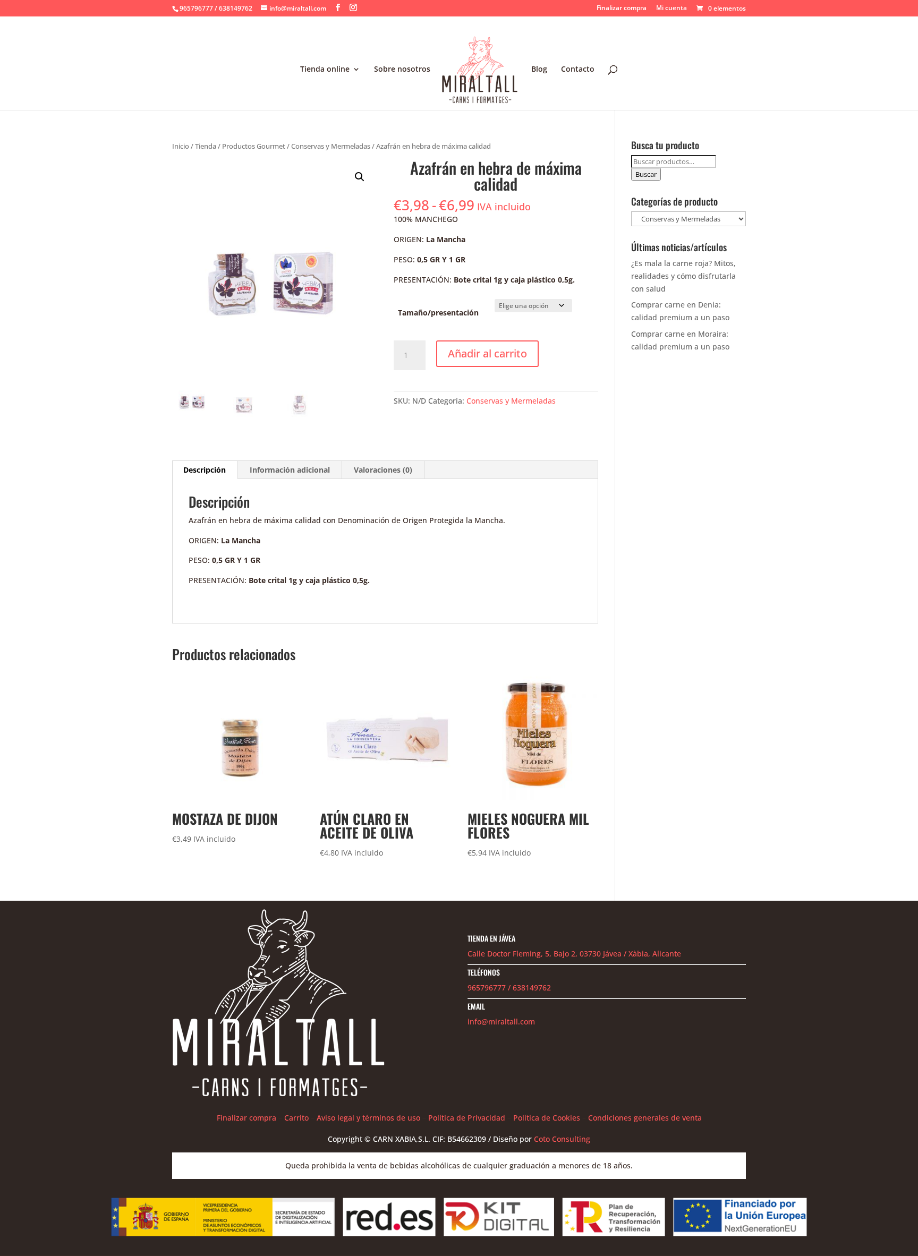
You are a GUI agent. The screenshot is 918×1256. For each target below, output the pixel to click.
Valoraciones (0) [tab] (383, 470)
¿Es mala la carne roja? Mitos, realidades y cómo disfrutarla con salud (683, 276)
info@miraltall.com (501, 1021)
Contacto (577, 69)
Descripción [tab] (204, 470)
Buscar (646, 174)
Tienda (205, 146)
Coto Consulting (562, 1139)
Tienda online (325, 69)
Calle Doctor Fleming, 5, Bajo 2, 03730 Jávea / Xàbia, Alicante (574, 954)
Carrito (296, 1118)
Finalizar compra (622, 8)
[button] (359, 176)
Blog (539, 69)
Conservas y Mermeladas (330, 146)
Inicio (180, 146)
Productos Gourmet (253, 146)
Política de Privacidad (466, 1118)
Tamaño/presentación (438, 312)
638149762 (532, 987)
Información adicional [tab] (290, 470)
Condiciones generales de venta (645, 1118)
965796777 (487, 987)
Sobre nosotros (402, 69)
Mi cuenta (671, 8)
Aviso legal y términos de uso (368, 1118)
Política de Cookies (546, 1118)
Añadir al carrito (487, 353)
